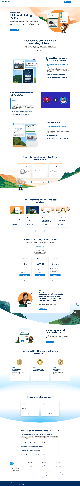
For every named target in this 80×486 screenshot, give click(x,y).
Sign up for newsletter (47, 413)
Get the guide (14, 224)
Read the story (42, 308)
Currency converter (39, 250)
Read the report (30, 224)
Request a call (25, 413)
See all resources (40, 231)
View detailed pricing (40, 246)
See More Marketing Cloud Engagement (40, 182)
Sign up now (50, 341)
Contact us (25, 275)
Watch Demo (14, 29)
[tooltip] (43, 250)
